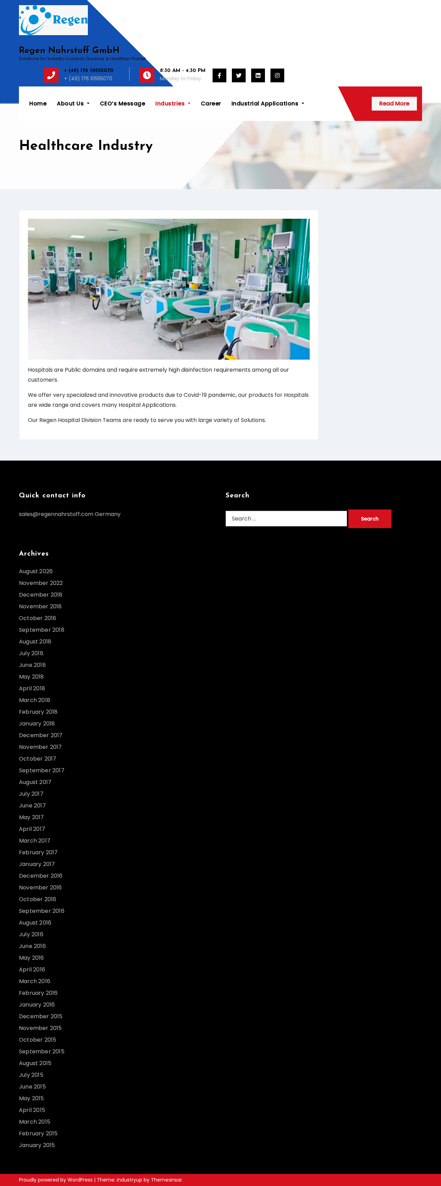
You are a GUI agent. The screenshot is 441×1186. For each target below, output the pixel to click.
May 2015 (31, 1098)
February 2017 (38, 852)
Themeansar (166, 1179)
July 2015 (31, 1075)
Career (211, 103)
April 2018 (32, 688)
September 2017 (41, 770)
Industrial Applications (266, 103)
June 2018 (32, 665)
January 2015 (37, 1145)
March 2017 (34, 841)
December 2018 (41, 595)
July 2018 (31, 653)
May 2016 (31, 958)
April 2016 (32, 969)
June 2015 (32, 1087)
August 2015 (35, 1063)
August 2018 (35, 642)
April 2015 (32, 1110)
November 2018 (40, 606)
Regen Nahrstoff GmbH (69, 50)
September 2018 (41, 630)
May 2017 (31, 817)
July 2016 (31, 934)
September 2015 (41, 1051)
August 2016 (35, 923)
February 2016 (38, 993)
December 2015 (41, 1016)
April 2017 (32, 829)
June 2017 (32, 805)
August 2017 (35, 782)
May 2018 (31, 677)
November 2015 (40, 1028)
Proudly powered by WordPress (56, 1179)
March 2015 (34, 1122)
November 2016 (40, 887)
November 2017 (40, 747)
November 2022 (41, 583)
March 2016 (34, 981)
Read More (394, 103)
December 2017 (41, 735)
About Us (71, 103)
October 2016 (37, 899)
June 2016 (32, 946)
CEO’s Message (122, 103)
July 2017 (31, 794)
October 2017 (37, 759)
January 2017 (37, 864)
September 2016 (41, 911)
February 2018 (38, 712)
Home (38, 103)
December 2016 (41, 876)
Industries (170, 103)
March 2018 (34, 700)
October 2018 (37, 618)
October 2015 (37, 1040)
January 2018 (37, 724)
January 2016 (37, 1005)
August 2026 (36, 571)
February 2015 (38, 1133)
